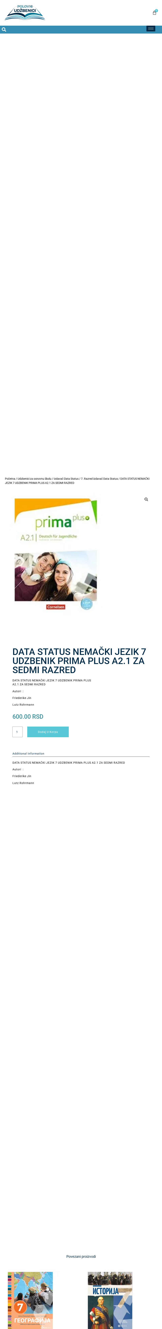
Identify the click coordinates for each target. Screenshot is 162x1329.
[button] (4, 30)
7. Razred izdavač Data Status (99, 478)
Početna (10, 478)
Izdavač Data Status (66, 478)
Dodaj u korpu (48, 731)
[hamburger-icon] (150, 28)
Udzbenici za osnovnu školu (34, 478)
